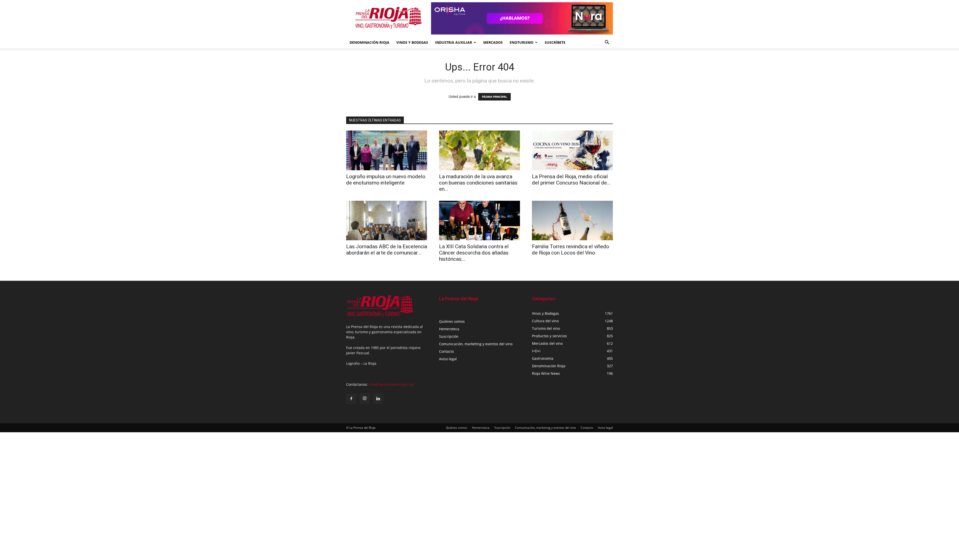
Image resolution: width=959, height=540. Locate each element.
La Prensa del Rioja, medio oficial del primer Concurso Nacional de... (571, 180)
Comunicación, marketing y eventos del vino (475, 344)
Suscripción (449, 336)
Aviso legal (448, 358)
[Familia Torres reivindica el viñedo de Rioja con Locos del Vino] (572, 220)
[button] (607, 42)
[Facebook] (351, 399)
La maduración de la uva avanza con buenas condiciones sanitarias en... (478, 183)
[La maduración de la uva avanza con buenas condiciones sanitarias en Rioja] (479, 150)
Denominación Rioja (369, 42)
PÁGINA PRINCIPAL (494, 96)
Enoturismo (521, 42)
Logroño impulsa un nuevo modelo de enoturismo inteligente (385, 180)
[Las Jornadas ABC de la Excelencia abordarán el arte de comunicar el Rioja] (386, 220)
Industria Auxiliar (453, 42)
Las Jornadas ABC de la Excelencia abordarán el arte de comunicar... (386, 250)
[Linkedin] (378, 399)
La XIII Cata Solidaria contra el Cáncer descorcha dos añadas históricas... (474, 253)
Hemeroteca (449, 328)
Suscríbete (555, 42)
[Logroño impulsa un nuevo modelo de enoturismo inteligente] (386, 150)
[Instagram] (365, 399)
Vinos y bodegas (412, 42)
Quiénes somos (452, 321)
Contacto (446, 351)
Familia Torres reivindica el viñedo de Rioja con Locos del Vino (570, 250)
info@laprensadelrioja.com (391, 384)
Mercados (493, 42)
